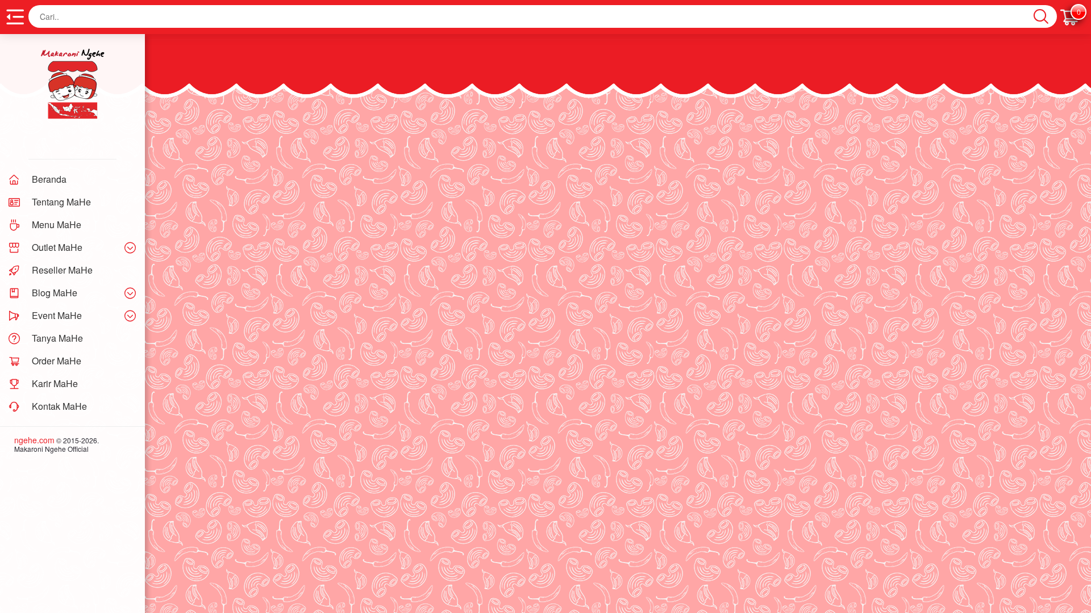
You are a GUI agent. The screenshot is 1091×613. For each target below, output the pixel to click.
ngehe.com (34, 440)
